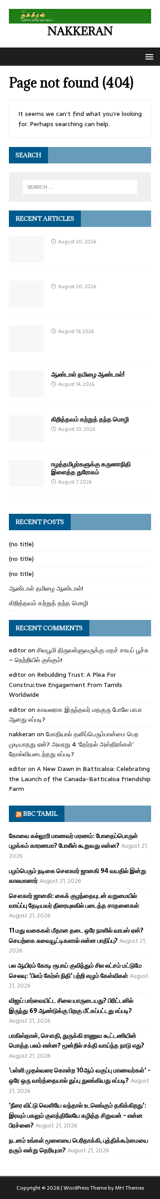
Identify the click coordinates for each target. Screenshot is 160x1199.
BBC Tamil (40, 814)
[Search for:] (80, 187)
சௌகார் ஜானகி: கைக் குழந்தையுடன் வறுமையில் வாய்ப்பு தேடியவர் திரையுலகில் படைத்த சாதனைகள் (74, 900)
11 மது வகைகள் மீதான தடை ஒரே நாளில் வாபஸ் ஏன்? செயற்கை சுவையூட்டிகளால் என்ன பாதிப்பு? (76, 935)
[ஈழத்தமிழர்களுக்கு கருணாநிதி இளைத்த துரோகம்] (26, 481)
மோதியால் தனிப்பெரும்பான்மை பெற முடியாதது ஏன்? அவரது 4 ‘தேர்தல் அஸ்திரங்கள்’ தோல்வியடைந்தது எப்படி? (73, 744)
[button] (148, 56)
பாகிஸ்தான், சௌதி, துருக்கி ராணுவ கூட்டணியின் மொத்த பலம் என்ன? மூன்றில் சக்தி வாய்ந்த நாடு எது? (76, 1040)
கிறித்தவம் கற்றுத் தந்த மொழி (90, 419)
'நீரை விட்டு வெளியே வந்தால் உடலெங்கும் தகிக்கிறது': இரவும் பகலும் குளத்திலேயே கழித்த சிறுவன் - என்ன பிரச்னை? (77, 1115)
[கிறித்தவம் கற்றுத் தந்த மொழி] (26, 436)
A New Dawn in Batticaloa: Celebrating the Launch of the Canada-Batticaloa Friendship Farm (80, 779)
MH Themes (129, 1187)
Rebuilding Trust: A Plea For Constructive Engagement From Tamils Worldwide (65, 684)
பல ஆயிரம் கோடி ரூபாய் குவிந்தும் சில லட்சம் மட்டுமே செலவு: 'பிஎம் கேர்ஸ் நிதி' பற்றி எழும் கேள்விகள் (75, 970)
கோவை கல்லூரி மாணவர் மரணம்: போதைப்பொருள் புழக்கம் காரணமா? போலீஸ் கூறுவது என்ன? (73, 840)
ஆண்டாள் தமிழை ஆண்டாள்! (87, 374)
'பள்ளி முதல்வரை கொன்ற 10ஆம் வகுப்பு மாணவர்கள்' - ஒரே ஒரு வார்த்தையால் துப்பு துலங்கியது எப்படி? (80, 1075)
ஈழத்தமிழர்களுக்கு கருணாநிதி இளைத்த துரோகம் (91, 468)
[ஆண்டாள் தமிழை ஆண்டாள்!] (26, 392)
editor (17, 650)
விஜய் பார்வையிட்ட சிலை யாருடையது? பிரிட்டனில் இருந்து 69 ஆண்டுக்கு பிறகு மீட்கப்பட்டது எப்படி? (71, 1005)
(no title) (21, 544)
